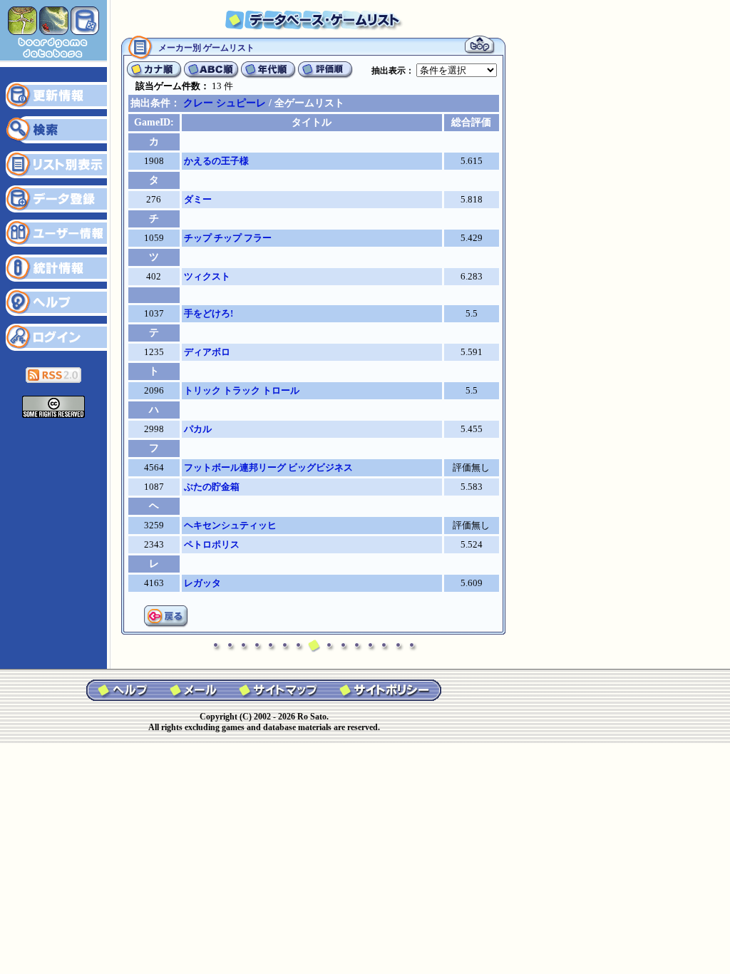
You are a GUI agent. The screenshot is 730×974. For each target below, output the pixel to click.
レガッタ (202, 583)
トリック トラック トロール (241, 390)
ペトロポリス (212, 544)
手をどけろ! (208, 313)
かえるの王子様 (216, 160)
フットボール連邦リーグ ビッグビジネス (268, 467)
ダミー (198, 199)
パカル (198, 429)
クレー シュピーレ (224, 103)
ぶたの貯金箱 (212, 486)
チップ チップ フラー (228, 237)
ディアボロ (207, 352)
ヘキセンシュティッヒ (230, 525)
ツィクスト (207, 276)
